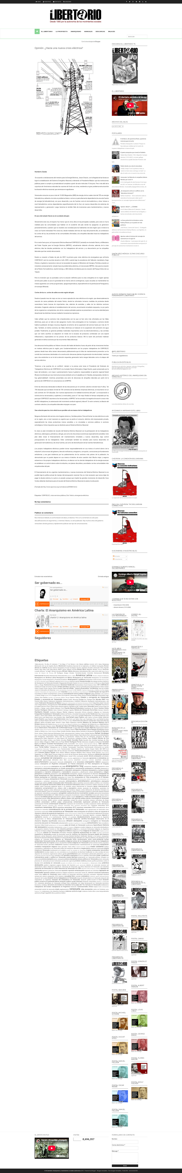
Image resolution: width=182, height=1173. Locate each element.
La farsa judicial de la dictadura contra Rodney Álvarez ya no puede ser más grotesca (131, 223)
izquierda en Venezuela (43, 834)
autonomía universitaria (101, 793)
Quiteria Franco (80, 733)
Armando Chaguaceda (60, 683)
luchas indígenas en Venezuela (78, 843)
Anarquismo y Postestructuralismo (56, 679)
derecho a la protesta (69, 817)
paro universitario (83, 854)
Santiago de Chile (103, 740)
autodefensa (47, 793)
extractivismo (92, 823)
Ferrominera (78, 704)
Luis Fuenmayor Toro (89, 719)
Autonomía (48, 685)
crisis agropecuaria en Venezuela (94, 809)
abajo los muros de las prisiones (68, 754)
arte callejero (58, 788)
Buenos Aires (92, 685)
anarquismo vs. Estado (58, 768)
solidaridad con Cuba (77, 883)
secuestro (93, 874)
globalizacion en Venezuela (56, 825)
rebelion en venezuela (93, 865)
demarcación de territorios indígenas (52, 815)
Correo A (60, 693)
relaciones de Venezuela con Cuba (46, 868)
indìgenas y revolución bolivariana (83, 829)
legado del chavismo (102, 834)
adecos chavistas (68, 758)
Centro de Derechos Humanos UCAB (66, 690)
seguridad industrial (103, 874)
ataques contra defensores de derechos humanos (59, 790)
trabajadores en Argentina (61, 886)
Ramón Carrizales (48, 735)
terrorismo (105, 883)
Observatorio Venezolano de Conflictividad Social (55, 727)
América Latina (84, 675)
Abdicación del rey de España (44, 666)
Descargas (100, 31)
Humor (65, 712)
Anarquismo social (40, 679)
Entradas (117, 556)
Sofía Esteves (79, 743)
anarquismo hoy (74, 766)
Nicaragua (80, 726)
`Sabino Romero (53, 754)
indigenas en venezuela (93, 827)
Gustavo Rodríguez (41, 710)
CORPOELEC (46, 495)
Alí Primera (50, 673)
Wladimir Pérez (81, 752)
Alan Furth (46, 669)
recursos (103, 865)
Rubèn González (61, 740)
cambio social (70, 796)
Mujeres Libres (50, 726)
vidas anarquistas (87, 889)
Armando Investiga (83, 683)
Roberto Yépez (87, 738)
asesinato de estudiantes (91, 788)
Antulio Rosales (85, 681)
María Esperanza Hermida (74, 722)
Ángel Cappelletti (46, 893)
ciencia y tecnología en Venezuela (97, 798)
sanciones (79, 874)
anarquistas (66, 773)
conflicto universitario (42, 802)
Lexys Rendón (48, 719)
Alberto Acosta (72, 669)
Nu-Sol (37, 727)
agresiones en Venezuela (81, 758)
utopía (57, 889)
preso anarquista (59, 859)
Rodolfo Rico (39, 740)
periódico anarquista (70, 855)
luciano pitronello (48, 844)
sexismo (61, 876)
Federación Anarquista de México (50, 703)
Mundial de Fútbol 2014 (64, 726)
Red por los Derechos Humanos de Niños (94, 736)
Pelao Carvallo (61, 731)
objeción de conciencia (42, 854)
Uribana (44, 751)
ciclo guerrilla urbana (78, 798)
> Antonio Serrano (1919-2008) (122, 607)
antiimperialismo (71, 781)
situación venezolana (89, 881)
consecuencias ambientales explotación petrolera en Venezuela (86, 802)
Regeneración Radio (41, 738)
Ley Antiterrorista (59, 719)
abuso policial (59, 756)
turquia (96, 886)
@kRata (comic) (89, 664)
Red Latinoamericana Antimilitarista (98, 735)
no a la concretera (60, 852)
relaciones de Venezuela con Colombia (96, 867)
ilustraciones (58, 827)
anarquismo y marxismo (43, 772)
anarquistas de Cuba (60, 775)
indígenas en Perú (77, 831)
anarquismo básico (93, 762)
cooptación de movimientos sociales (77, 804)
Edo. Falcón (70, 495)
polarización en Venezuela (86, 857)
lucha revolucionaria (80, 839)
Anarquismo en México (64, 677)
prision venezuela (103, 859)
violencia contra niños (89, 891)
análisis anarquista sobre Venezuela (60, 783)
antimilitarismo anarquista (100, 781)
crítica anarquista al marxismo (84, 811)
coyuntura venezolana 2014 (46, 807)
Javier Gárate (48, 715)
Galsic (85, 706)
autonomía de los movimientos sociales (80, 793)
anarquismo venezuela (42, 768)
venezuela (74, 889)
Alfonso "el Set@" (45, 671)
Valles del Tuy (57, 751)
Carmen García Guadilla (55, 688)
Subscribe (67, 1)
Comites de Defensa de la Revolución (78, 692)
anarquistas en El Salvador (99, 777)
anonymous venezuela (58, 781)
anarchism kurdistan (88, 760)
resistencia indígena (61, 872)
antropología (38, 783)
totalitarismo (105, 885)
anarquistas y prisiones (42, 781)
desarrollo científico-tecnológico (84, 819)
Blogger (97, 41)
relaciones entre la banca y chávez (90, 868)
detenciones (62, 821)
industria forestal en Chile (51, 829)
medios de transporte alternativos (70, 848)
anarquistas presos (73, 779)
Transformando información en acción (96, 747)
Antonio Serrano (75, 681)
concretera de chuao (102, 800)
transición (74, 886)
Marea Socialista (46, 722)
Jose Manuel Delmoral (98, 715)
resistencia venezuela (74, 872)
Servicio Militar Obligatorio (43, 742)
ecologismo (86, 821)
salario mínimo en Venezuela (67, 874)
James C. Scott (39, 715)
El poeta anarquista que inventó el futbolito (132, 152)
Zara (42, 754)
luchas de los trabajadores (82, 841)
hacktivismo (89, 825)
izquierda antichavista (102, 832)
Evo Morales (97, 699)
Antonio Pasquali (65, 681)
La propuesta (62, 31)
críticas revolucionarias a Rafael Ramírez (75, 813)
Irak (86, 714)
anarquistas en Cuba (82, 777)
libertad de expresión (41, 837)
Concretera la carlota (41, 693)
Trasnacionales (65, 749)
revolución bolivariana (101, 872)
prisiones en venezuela (42, 861)
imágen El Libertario (68, 827)
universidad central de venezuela (45, 889)
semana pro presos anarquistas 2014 (46, 876)
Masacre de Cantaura (90, 722)
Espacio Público (75, 697)
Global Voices (98, 706)
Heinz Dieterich (58, 710)
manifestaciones (74, 844)
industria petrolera (66, 829)
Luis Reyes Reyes (43, 720)
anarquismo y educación (64, 770)
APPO (96, 664)
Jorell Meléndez (66, 715)
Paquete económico (97, 729)
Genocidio (91, 706)
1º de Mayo (62, 664)
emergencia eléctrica (82, 495)
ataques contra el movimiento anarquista (53, 791)
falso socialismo (103, 823)
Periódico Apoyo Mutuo (73, 731)
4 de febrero (80, 664)
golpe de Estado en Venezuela (75, 825)
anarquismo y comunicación (75, 768)
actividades (105, 756)
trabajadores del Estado (43, 886)
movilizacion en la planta (58, 850)
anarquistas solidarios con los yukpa (90, 779)
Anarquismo (76, 31)
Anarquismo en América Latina (45, 677)
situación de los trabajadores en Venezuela (62, 878)
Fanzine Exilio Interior (41, 701)
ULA (107, 749)
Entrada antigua (103, 576)
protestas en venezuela (52, 863)
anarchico (70, 760)
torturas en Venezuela (93, 885)
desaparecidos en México (43, 819)
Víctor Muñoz (60, 752)
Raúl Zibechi (83, 735)
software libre (65, 883)
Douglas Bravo (56, 695)
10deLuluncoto (39, 664)
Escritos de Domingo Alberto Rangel (58, 697)
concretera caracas (89, 800)
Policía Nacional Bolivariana (52, 733)
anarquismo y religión (101, 772)
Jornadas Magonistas (84, 715)
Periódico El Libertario (101, 731)
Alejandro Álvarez (92, 669)
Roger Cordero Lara (49, 740)
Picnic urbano (39, 733)
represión (64, 870)
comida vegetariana (64, 800)
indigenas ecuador (79, 827)
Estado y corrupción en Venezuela (95, 697)
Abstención (62, 666)
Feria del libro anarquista (66, 704)
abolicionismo (83, 754)
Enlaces (111, 31)
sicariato (78, 876)
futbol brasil (44, 825)
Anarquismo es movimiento (100, 677)
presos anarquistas (71, 859)
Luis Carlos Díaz (77, 719)
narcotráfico (105, 850)
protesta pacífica (91, 861)
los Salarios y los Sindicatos (96, 837)
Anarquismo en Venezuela (82, 677)
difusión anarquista (74, 821)
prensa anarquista (47, 859)
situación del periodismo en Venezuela (89, 878)
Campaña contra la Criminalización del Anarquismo (84, 686)
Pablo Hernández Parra (82, 729)
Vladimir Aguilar (49, 752)
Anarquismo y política (76, 679)
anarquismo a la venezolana (74, 762)
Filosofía (98, 704)
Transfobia (80, 747)
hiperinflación (97, 825)
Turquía (92, 749)
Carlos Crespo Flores (41, 688)
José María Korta (47, 717)
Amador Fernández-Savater (77, 673)
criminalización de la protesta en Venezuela (66, 809)
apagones (54, 786)
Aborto (56, 666)
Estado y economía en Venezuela (48, 699)
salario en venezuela (50, 874)
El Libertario (47, 31)
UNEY (40, 751)
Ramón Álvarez (74, 735)
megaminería (85, 848)
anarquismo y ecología (47, 770)
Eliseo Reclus (82, 695)
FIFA (107, 699)
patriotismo (100, 854)
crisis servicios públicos (58, 495)
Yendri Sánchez (96, 752)
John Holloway (56, 715)
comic (50, 800)
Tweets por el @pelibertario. (120, 355)
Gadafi (81, 706)
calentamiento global (59, 796)
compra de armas (76, 800)
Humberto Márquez (56, 712)
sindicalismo (85, 876)
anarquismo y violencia (42, 773)
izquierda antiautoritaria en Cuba (84, 832)
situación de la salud (41, 878)
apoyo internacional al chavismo (82, 786)
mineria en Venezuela (96, 848)
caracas (98, 796)
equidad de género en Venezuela (77, 823)
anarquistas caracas (76, 773)
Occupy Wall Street (78, 727)
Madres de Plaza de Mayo (66, 720)
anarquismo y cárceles (92, 768)
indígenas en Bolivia (41, 831)
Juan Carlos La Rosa (91, 717)
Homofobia (93, 710)
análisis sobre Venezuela (43, 786)
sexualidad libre (69, 876)
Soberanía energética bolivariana (92, 742)
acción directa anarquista (92, 756)
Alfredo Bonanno (57, 671)
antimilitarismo (84, 781)
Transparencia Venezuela (42, 749)
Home (39, 1)
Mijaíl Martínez (104, 724)
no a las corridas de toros (101, 852)
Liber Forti (69, 719)
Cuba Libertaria (95, 693)
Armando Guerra (72, 683)
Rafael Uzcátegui (102, 733)
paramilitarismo (72, 854)
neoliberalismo (39, 852)
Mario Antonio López (58, 722)
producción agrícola (68, 861)
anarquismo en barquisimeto (43, 766)
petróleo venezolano (90, 855)
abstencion (91, 754)
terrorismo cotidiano (41, 885)
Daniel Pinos (48, 695)
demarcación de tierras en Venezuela (77, 815)
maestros (66, 844)
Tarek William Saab (60, 745)
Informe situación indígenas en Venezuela (95, 712)
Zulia (46, 754)
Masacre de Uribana (88, 724)
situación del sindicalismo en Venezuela (66, 879)
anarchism (77, 760)
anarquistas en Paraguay (42, 779)
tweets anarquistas (103, 886)
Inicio (50, 576)
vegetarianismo (64, 889)
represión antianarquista (76, 870)
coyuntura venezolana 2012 (82, 805)
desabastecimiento (83, 817)
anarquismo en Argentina (49, 764)
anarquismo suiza (103, 766)
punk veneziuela (81, 865)
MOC (56, 720)
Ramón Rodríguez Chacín (61, 735)
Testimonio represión (73, 745)
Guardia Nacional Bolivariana (74, 708)
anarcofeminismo (42, 762)
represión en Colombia (92, 870)
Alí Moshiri (42, 673)
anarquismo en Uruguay (100, 764)
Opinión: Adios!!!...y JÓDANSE (128, 207)
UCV (104, 749)
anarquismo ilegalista (90, 766)
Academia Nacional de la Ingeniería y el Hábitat (81, 666)
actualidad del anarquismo (51, 758)
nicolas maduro (49, 852)
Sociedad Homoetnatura (55, 743)
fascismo (37, 825)
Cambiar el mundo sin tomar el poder (46, 686)
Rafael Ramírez (90, 733)
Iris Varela (91, 714)
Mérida (74, 726)
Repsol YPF (63, 738)
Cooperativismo (52, 693)
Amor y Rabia (71, 675)
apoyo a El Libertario (64, 786)
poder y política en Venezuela (55, 857)
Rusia (81, 740)
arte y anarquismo (70, 788)
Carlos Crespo (104, 686)
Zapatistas (38, 754)
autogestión (63, 793)
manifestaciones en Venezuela (89, 844)
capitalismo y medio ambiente (85, 796)
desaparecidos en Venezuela (62, 819)
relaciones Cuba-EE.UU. (55, 867)
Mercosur (97, 724)
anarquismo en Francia (67, 764)
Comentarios (118, 559)
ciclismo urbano (66, 798)
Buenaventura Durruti (81, 685)
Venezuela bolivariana (82, 751)
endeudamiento (63, 823)
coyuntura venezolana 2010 (66, 805)
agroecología (47, 760)
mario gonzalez (62, 846)
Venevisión (71, 751)
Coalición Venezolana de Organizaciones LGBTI (48, 692)
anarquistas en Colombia (48, 777)
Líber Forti (52, 720)
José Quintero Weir (59, 717)
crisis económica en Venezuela (60, 811)
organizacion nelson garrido (58, 854)
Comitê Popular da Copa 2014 (99, 692)
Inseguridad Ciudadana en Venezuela (47, 714)
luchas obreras (93, 843)
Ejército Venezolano (71, 695)
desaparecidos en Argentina (100, 817)
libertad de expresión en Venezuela (58, 837)
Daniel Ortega (40, 695)
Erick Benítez (44, 697)
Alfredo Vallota (67, 671)
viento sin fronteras (99, 889)
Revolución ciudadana (75, 738)
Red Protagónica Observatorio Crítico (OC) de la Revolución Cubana (57, 736)
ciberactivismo (55, 798)
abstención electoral (102, 754)
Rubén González (72, 740)
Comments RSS (133, 1170)
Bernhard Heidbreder (68, 685)
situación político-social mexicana (71, 881)
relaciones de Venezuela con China (73, 867)
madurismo (58, 844)
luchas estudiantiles (61, 843)
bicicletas (89, 795)
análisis (45, 783)
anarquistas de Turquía (91, 775)
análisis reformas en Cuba (101, 784)
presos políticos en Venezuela (88, 859)
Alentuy (100, 669)
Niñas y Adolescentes (102, 726)
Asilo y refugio (39, 685)
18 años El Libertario (51, 664)
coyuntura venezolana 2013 (100, 805)
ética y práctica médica (58, 893)
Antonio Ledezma (55, 681)
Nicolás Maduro (89, 726)
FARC (103, 699)
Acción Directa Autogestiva (56, 668)
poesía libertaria (71, 857)
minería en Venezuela (42, 850)
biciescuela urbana (98, 795)
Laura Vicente (39, 719)
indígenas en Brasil (52, 831)
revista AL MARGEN (88, 872)
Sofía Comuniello (69, 743)
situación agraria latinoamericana (99, 876)
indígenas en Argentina (102, 829)
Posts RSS (125, 1170)
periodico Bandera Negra (48, 855)
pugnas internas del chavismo (66, 865)
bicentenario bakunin (78, 795)
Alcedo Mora (81, 669)
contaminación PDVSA (41, 804)
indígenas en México (65, 831)
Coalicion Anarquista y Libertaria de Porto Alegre (95, 690)
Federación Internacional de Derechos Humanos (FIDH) (77, 703)
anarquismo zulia (56, 773)
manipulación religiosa (49, 846)
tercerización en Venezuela (93, 883)
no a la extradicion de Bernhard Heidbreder (79, 852)
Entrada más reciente (42, 576)
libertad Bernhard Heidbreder (78, 836)
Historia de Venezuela (81, 710)
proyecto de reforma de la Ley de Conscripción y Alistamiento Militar (81, 863)
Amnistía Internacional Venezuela (54, 675)
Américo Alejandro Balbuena (101, 675)
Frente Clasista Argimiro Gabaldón (64, 706)
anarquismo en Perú (83, 764)
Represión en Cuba (54, 738)
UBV (101, 749)
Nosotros (47, 1)
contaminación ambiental (57, 804)
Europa (81, 699)
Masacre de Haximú (46, 724)
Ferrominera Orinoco (89, 704)
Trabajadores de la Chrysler (58, 747)
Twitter (97, 749)
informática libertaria (65, 832)
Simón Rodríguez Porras (73, 742)
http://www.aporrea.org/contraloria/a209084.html (59, 487)
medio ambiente (97, 846)
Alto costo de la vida (94, 671)
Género (50, 710)
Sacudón (85, 740)
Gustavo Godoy (104, 708)
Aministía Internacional (94, 673)
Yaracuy (88, 752)
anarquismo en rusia (58, 766)
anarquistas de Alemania (90, 773)
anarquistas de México (76, 775)
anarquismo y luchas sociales (99, 770)
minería (106, 848)
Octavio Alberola (90, 727)
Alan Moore (54, 669)
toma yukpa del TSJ (78, 885)
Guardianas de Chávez (91, 708)
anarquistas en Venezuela (58, 779)
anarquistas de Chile (46, 775)
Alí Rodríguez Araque (61, 673)
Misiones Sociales (40, 726)
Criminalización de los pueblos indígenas (77, 693)
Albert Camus (62, 669)
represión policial (49, 872)
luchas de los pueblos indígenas (61, 841)
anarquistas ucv (104, 779)
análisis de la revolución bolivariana (68, 784)
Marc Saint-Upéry (99, 720)
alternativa (55, 760)
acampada (80, 756)
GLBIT (77, 706)
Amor (66, 675)
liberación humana (63, 836)
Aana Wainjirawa (104, 664)
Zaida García (105, 752)
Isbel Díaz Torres (100, 714)
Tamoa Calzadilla (49, 745)
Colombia (64, 692)
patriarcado (92, 854)
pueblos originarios (50, 865)
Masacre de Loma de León (60, 724)
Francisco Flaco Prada (47, 706)
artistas (79, 788)
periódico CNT (59, 855)
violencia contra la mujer (73, 891)
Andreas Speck (45, 681)
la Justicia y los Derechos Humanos (82, 834)
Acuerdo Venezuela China (96, 668)
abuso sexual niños (70, 756)
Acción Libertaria (82, 668)
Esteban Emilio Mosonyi (70, 699)
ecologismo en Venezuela (100, 821)
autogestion (54, 793)
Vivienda (41, 752)
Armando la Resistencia (94, 683)
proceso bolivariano (55, 861)
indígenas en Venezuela (91, 831)
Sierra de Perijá (59, 742)
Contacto (57, 1)
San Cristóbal (93, 740)
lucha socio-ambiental (95, 839)
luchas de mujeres (48, 843)
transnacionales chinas (85, 886)
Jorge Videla (74, 715)
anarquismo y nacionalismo (61, 772)
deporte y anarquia (95, 815)
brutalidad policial (46, 796)
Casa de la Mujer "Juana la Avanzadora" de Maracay (80, 688)
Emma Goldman (91, 695)
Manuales (88, 31)
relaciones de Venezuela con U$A (69, 868)
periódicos (80, 855)
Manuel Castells (88, 720)
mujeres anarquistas (93, 850)
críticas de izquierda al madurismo (52, 813)
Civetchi (79, 690)
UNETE (37, 751)
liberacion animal (40, 836)
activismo (38, 758)
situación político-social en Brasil (91, 879)
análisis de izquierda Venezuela (45, 784)
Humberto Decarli (42, 712)
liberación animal (51, 836)
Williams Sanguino (70, 752)
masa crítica (72, 846)
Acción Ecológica (70, 668)
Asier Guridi (105, 683)
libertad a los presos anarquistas (98, 836)
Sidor (53, 742)
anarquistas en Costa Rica (66, 777)
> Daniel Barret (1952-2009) (121, 605)
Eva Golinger (88, 699)
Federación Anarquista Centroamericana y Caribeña (64, 701)
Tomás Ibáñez (44, 747)
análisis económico (86, 784)
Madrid (75, 720)
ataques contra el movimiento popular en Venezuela (83, 791)
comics (55, 800)
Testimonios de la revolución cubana (91, 745)
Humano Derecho (103, 710)
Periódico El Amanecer (87, 731)
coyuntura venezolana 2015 (66, 807)
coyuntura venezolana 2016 (86, 807)
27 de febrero (70, 664)
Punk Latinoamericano (68, 733)
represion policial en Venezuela (51, 870)
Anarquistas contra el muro (93, 679)
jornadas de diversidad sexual (60, 834)
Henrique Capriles (68, 710)
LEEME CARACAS (103, 717)
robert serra (38, 874)
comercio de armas (41, 800)
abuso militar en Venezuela (44, 756)
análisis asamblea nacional (80, 783)
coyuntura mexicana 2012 (49, 805)
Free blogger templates (115, 1170)
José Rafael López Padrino (75, 717)
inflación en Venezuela (51, 832)
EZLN (63, 695)
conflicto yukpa (56, 802)
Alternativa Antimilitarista (80, 671)
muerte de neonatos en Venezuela (76, 850)
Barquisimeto (56, 685)
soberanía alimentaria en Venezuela (49, 883)
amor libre (63, 760)
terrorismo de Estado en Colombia (59, 885)
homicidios (50, 827)
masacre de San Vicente (83, 846)
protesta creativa (80, 861)
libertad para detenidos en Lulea (78, 837)
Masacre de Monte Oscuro (75, 724)
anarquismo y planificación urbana (82, 772)
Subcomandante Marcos (90, 743)
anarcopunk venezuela (56, 762)
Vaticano (64, 751)
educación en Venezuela (50, 823)
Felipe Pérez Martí (97, 703)
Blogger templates (102, 1170)
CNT (98, 685)
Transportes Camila (54, 749)
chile (48, 798)
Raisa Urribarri (38, 735)
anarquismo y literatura (80, 770)
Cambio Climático (63, 686)
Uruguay (50, 751)
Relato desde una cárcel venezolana (131, 166)
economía (38, 823)
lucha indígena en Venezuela (61, 839)
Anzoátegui (94, 681)
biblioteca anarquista (65, 795)
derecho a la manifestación (52, 817)
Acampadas (100, 666)
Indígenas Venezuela (74, 712)
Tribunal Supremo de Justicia (80, 749)
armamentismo (48, 788)
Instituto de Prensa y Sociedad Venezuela (72, 714)
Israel (107, 714)
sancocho (86, 874)
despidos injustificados (49, 821)
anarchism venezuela (102, 760)
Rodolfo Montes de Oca (100, 738)
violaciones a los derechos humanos (53, 891)
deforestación (91, 813)
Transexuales (72, 747)
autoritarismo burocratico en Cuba (46, 795)
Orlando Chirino (69, 729)
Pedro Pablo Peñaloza (51, 731)
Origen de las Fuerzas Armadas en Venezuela (52, 729)
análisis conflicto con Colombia (99, 783)
